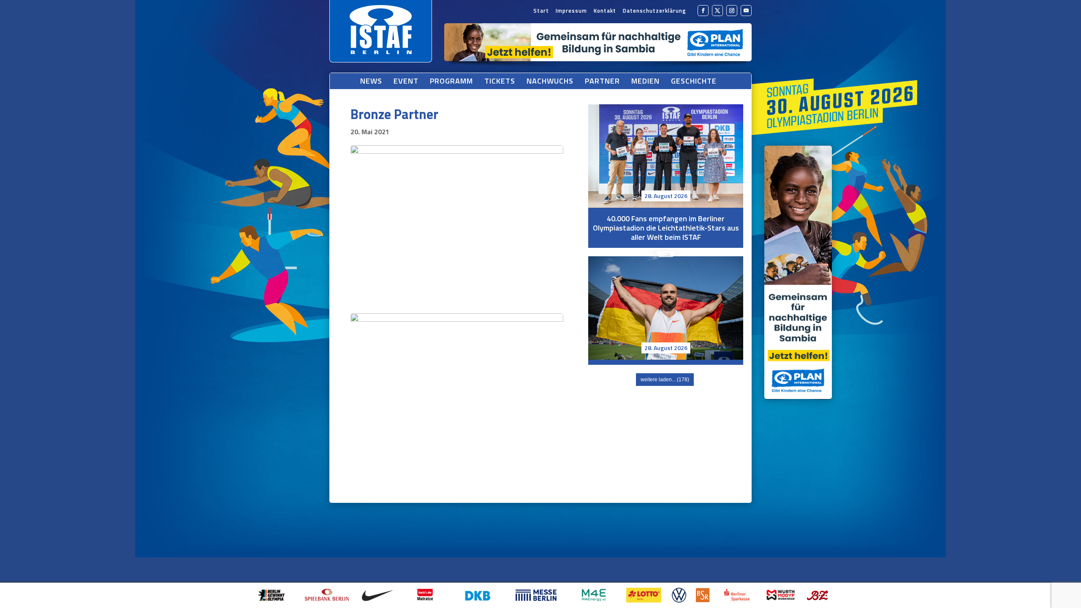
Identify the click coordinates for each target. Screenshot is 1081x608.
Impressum (571, 11)
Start (541, 11)
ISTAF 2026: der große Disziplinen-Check (666, 370)
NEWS (371, 81)
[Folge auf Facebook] (703, 10)
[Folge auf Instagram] (731, 10)
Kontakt (605, 11)
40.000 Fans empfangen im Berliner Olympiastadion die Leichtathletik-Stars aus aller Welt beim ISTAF (665, 156)
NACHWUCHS (550, 81)
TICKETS (499, 81)
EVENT (406, 81)
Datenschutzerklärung (654, 11)
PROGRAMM (451, 81)
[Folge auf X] (717, 10)
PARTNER (602, 81)
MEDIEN (645, 81)
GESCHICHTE (694, 81)
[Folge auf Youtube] (746, 10)
